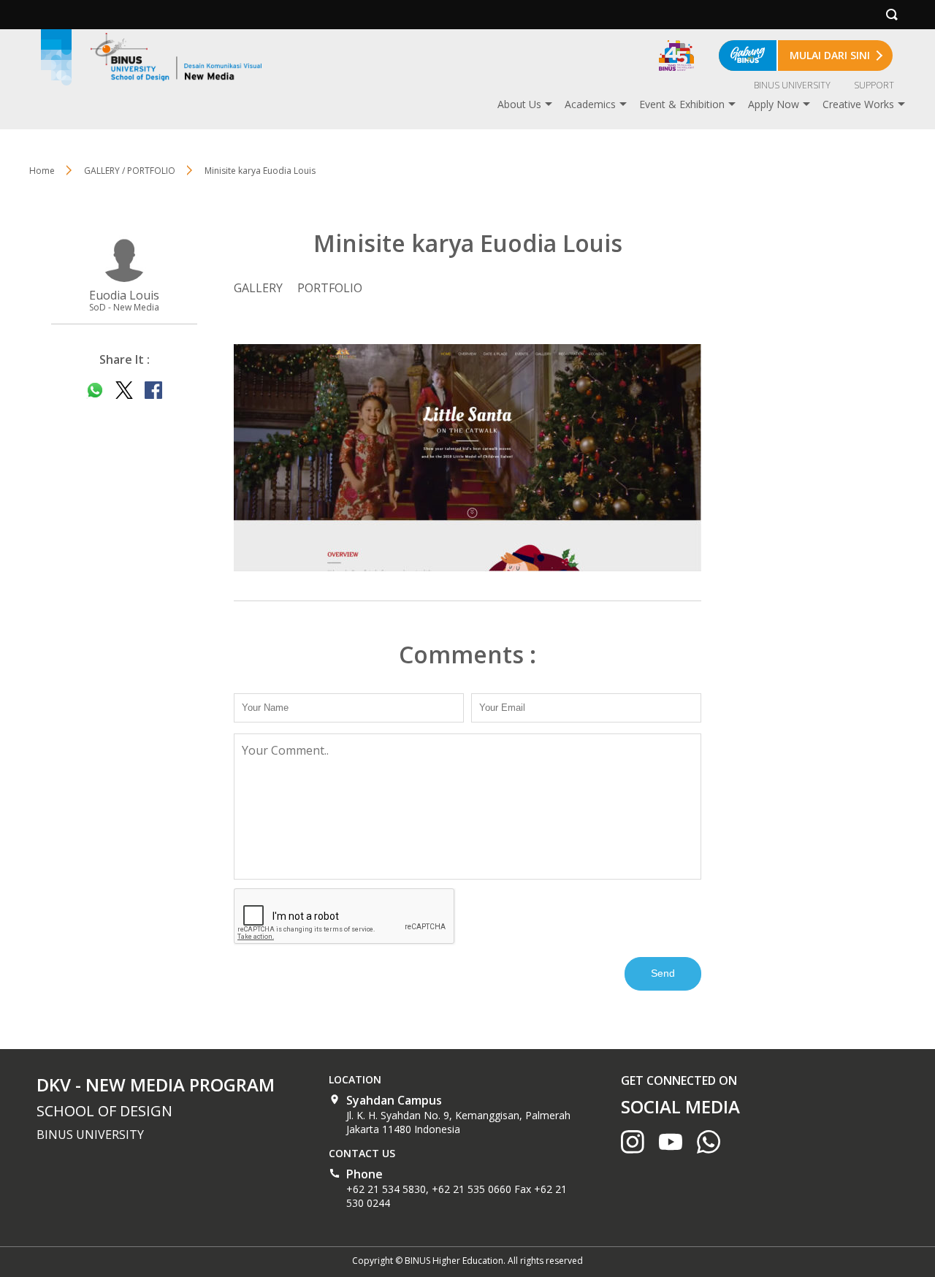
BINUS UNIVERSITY (792, 85)
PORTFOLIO (329, 288)
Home (42, 170)
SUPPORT (874, 85)
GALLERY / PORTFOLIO (129, 170)
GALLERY (258, 288)
